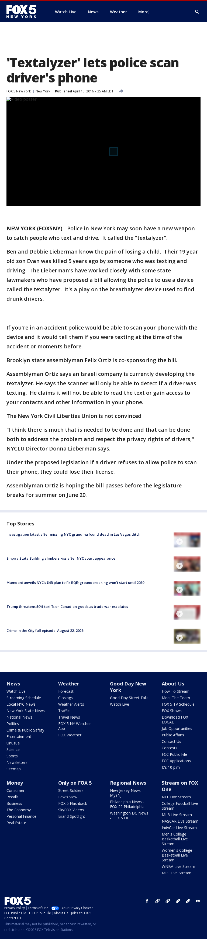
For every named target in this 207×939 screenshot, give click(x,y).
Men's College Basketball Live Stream (175, 838)
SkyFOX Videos (71, 809)
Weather (68, 683)
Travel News (69, 717)
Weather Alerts (71, 704)
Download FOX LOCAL (175, 720)
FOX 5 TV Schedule (178, 704)
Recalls (12, 796)
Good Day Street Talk (129, 697)
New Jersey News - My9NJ (126, 793)
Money (14, 782)
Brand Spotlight (71, 816)
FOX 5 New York (18, 91)
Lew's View (67, 796)
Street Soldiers (71, 790)
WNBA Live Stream (178, 866)
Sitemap (13, 768)
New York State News (25, 710)
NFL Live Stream (176, 796)
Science (13, 749)
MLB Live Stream (177, 814)
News (13, 683)
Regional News (128, 782)
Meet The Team (176, 697)
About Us (173, 683)
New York (43, 91)
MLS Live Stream (176, 872)
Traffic (64, 710)
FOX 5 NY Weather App (74, 726)
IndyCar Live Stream (179, 827)
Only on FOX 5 (75, 782)
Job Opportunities (177, 728)
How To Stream (175, 691)
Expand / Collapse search (197, 12)
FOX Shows (172, 710)
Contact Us (171, 741)
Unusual (13, 743)
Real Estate (16, 822)
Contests (169, 747)
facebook (147, 901)
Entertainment (18, 736)
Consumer (15, 790)
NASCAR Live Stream (180, 821)
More (143, 11)
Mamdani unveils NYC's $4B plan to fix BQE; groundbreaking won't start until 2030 (75, 582)
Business (14, 803)
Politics (12, 723)
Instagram (157, 901)
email (198, 901)
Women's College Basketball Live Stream (177, 855)
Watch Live (16, 691)
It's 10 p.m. (171, 767)
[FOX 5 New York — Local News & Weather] (24, 11)
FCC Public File (174, 754)
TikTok (167, 901)
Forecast (66, 691)
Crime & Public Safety (25, 730)
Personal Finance (21, 816)
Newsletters (16, 762)
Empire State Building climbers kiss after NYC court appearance (60, 558)
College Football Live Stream (180, 806)
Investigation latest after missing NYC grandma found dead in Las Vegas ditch (73, 534)
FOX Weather (69, 734)
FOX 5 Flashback (72, 803)
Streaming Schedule (23, 697)
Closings (65, 697)
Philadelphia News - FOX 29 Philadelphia (127, 804)
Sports (12, 755)
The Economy (18, 809)
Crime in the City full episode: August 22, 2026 (44, 630)
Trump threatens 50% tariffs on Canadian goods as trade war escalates (67, 606)
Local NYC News (21, 704)
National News (19, 717)
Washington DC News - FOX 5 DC (129, 815)
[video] (187, 540)
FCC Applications (176, 760)
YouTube (178, 901)
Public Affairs (173, 734)
